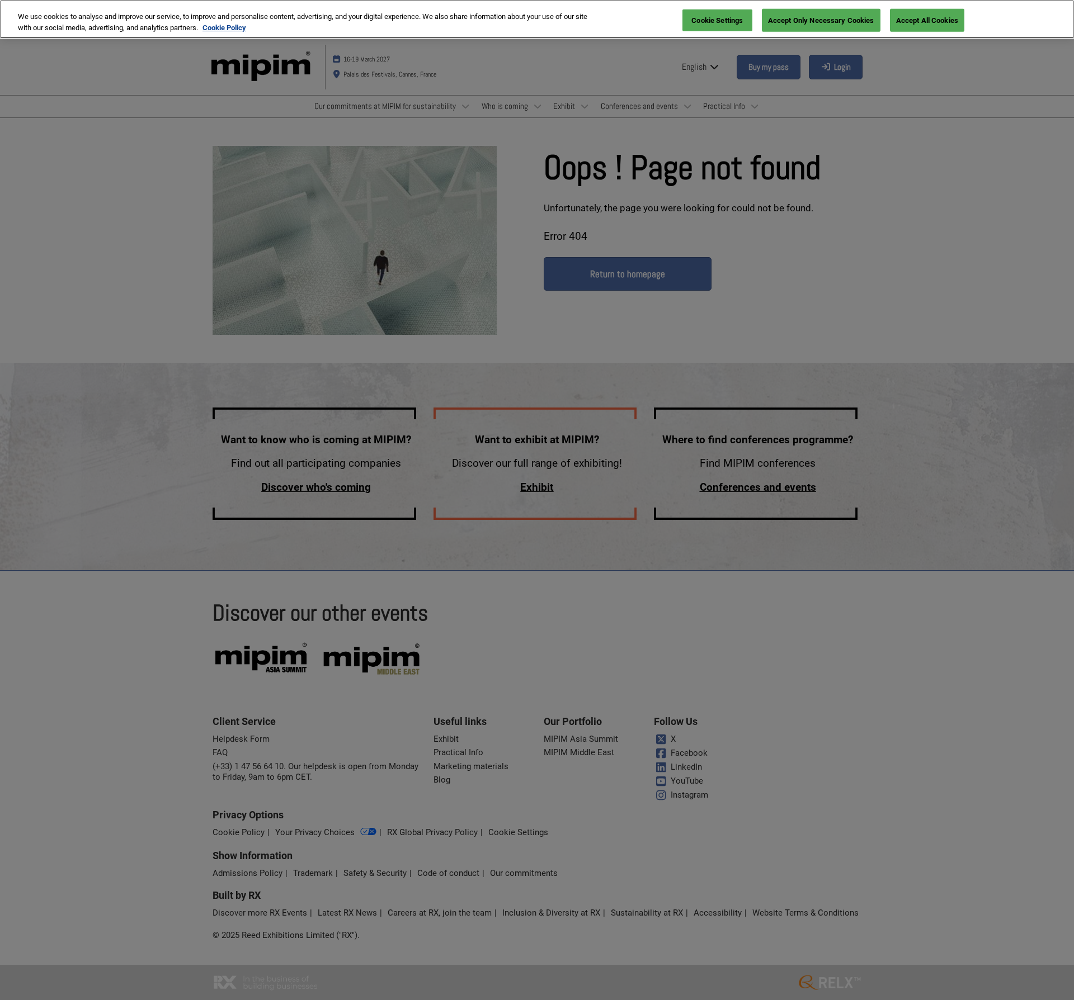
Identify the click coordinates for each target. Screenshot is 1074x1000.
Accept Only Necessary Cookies (821, 20)
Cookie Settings (717, 20)
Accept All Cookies (927, 20)
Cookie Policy (224, 27)
